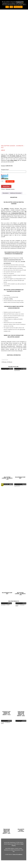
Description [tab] (5, 193)
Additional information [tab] (15, 193)
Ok (7, 7)
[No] (26, 4)
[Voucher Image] (4, 176)
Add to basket (10, 181)
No (11, 7)
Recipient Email (5, 169)
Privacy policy (18, 7)
